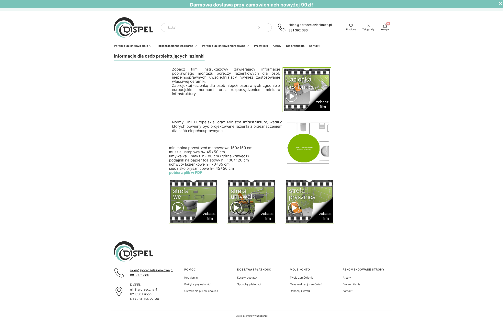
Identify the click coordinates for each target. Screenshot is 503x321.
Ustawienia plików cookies (201, 291)
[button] (267, 27)
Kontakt (347, 291)
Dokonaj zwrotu (300, 291)
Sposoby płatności (249, 284)
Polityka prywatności (197, 284)
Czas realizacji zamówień (306, 284)
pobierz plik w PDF (185, 172)
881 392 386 (298, 30)
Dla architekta (352, 284)
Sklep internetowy (251, 315)
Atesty (347, 277)
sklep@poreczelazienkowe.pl (310, 25)
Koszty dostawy (247, 277)
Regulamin (191, 277)
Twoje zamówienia (301, 277)
